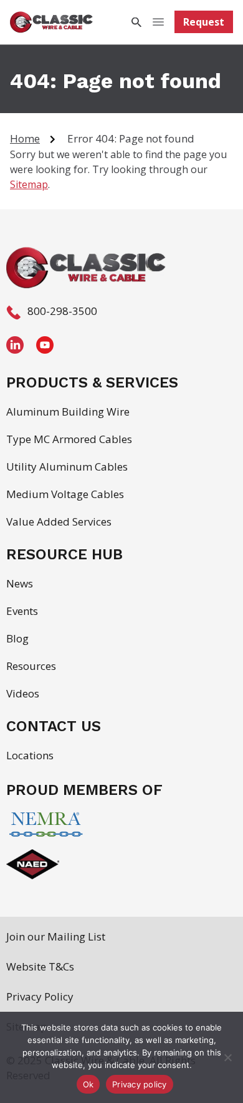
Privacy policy (139, 1084)
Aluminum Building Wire (68, 411)
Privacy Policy (40, 996)
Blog (17, 638)
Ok (88, 1084)
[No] (227, 1057)
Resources (31, 666)
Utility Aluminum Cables (67, 466)
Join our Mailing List (55, 936)
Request (203, 22)
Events (22, 611)
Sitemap (29, 184)
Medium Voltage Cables (65, 494)
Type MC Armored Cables (69, 439)
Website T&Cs (40, 966)
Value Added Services (59, 521)
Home (25, 138)
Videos (22, 693)
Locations (30, 755)
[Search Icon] (136, 22)
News (19, 583)
